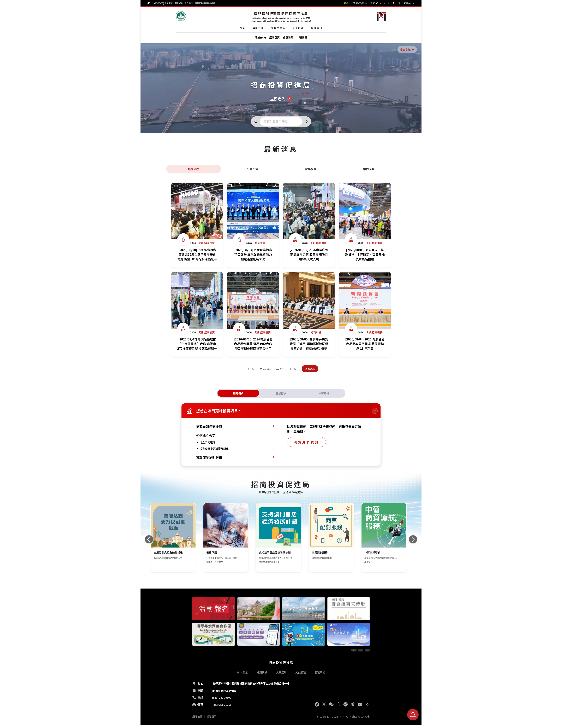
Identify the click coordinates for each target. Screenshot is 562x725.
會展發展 (311, 169)
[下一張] (413, 539)
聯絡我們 (316, 28)
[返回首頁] (181, 16)
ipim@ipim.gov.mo (224, 690)
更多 (346, 3)
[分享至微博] (353, 704)
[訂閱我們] (413, 714)
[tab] (238, 393)
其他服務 (300, 672)
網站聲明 (211, 716)
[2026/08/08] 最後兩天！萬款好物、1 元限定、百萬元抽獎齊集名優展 (183, 3)
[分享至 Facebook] (317, 704)
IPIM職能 (242, 672)
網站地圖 (197, 716)
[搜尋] (399, 3)
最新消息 (258, 28)
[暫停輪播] (360, 650)
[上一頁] (354, 650)
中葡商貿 (369, 169)
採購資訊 (262, 672)
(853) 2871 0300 (221, 697)
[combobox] (282, 121)
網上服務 (298, 28)
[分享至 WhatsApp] (338, 704)
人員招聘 (281, 672)
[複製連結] (367, 704)
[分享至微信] (331, 704)
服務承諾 (320, 672)
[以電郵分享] (360, 704)
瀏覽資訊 (407, 49)
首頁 (242, 28)
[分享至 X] (324, 704)
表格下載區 (278, 28)
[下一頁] (367, 650)
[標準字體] (389, 3)
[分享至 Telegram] (345, 704)
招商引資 (252, 169)
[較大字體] (392, 3)
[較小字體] (385, 3)
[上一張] (149, 539)
